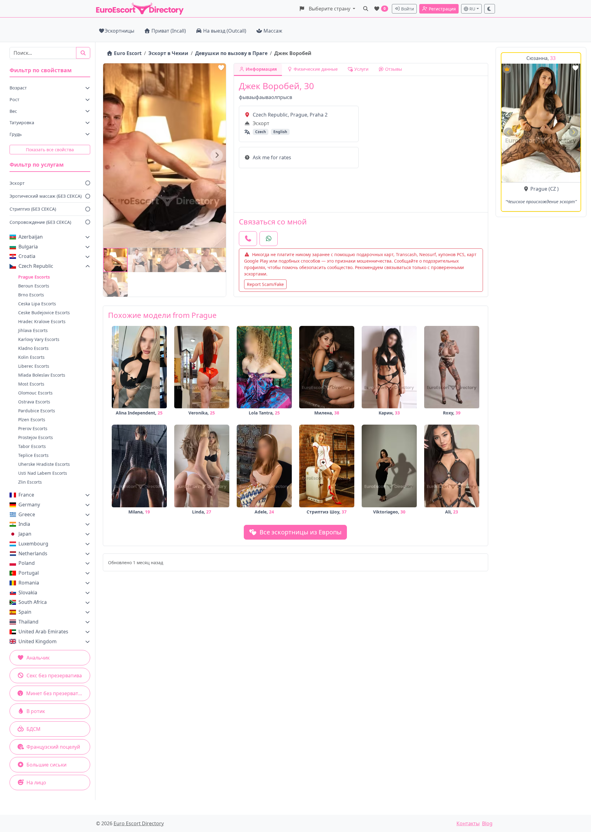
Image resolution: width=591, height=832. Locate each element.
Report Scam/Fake (265, 284)
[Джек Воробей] (115, 260)
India (24, 524)
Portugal (28, 572)
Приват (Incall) (168, 30)
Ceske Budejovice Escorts (44, 312)
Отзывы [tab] (393, 69)
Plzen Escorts (31, 419)
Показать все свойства (50, 150)
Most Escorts (31, 384)
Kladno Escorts (33, 348)
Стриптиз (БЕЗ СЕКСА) (33, 209)
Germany (29, 504)
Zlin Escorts (30, 482)
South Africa (32, 602)
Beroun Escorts (33, 286)
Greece (26, 514)
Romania (28, 582)
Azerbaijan (30, 236)
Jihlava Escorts (33, 330)
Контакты (468, 823)
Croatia (26, 256)
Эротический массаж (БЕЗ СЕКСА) (46, 196)
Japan (24, 533)
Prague (538, 188)
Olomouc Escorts (35, 393)
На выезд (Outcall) (224, 30)
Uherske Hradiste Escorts (44, 464)
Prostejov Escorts (35, 437)
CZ (553, 188)
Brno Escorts (31, 295)
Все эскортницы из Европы (300, 532)
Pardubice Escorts (36, 411)
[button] (327, 8)
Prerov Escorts (32, 428)
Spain (24, 611)
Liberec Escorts (33, 366)
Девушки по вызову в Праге (231, 53)
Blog (487, 823)
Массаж (272, 30)
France (26, 494)
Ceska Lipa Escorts (37, 304)
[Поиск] (365, 8)
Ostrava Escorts (34, 402)
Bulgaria (28, 246)
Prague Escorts (34, 277)
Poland (26, 563)
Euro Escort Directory (139, 823)
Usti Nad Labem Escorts (42, 473)
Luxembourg (33, 543)
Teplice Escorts (33, 455)
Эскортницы (119, 30)
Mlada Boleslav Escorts (41, 375)
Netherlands (32, 553)
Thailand (28, 621)
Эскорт (17, 183)
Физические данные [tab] (315, 69)
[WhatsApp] (268, 238)
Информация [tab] (260, 69)
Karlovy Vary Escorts (38, 339)
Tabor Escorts (32, 446)
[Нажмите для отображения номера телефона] (248, 238)
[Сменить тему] (489, 9)
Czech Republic (35, 266)
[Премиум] (507, 69)
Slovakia (27, 592)
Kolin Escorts (31, 357)
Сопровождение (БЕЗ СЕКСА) (40, 222)
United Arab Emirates (43, 631)
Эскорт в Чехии (168, 53)
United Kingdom (37, 641)
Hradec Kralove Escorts (42, 321)
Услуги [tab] (360, 69)
